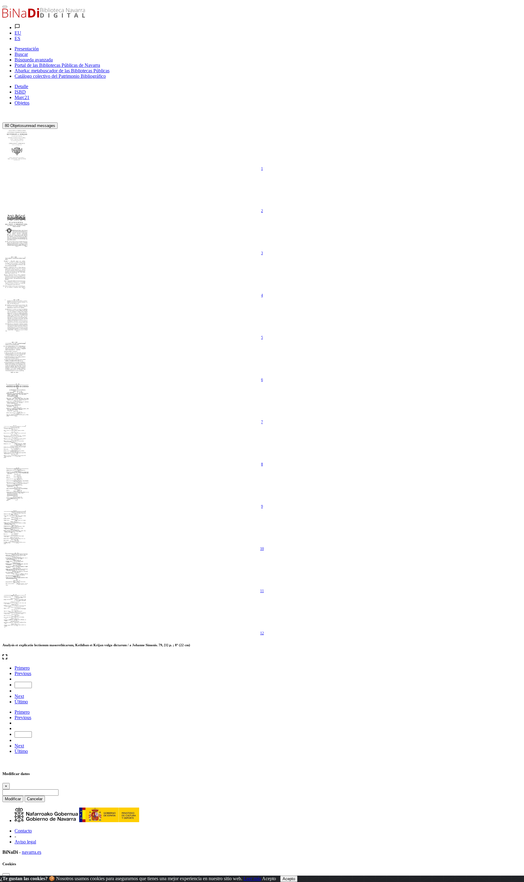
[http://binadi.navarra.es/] (43, 16)
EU (18, 33)
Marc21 (22, 97)
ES (17, 38)
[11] (16, 569)
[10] (16, 527)
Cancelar (34, 799)
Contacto (23, 830)
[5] (16, 316)
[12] (16, 611)
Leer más (252, 878)
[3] (16, 231)
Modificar (13, 799)
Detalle (21, 86)
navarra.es (31, 852)
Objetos (22, 102)
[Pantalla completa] (262, 657)
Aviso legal (25, 841)
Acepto (269, 878)
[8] (16, 442)
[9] (16, 485)
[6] (16, 358)
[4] (16, 274)
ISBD (20, 91)
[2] (16, 189)
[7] (16, 400)
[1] (16, 147)
